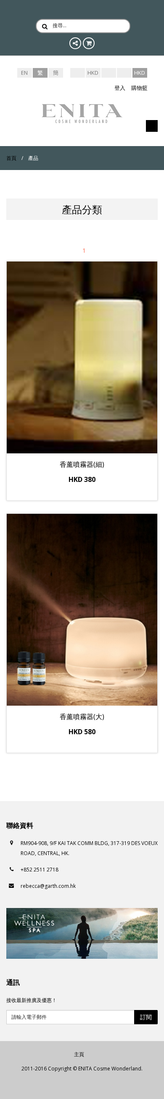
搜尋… (59, 25)
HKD (92, 72)
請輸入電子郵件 (29, 1016)
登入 (119, 88)
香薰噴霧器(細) (82, 464)
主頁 (79, 1054)
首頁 (11, 158)
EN (24, 72)
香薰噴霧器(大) (82, 716)
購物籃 (139, 88)
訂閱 (146, 1017)
